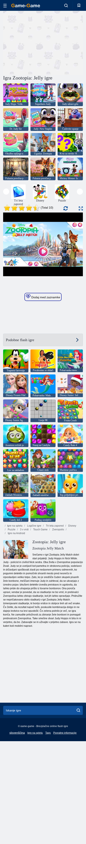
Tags (48, 732)
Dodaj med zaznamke (45, 297)
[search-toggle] (66, 5)
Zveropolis (58, 529)
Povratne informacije (65, 732)
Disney (72, 525)
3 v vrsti (24, 529)
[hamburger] (5, 5)
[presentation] (6, 192)
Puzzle (11, 529)
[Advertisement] (38, 42)
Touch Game (40, 529)
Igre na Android (16, 533)
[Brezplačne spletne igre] (25, 5)
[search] (78, 710)
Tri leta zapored (54, 525)
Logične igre (34, 525)
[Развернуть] (81, 208)
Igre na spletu (15, 525)
